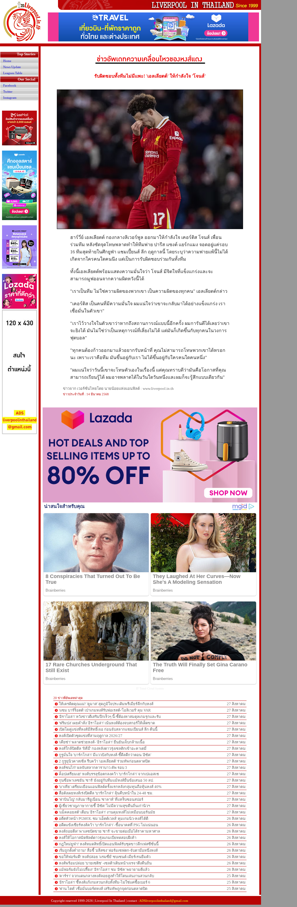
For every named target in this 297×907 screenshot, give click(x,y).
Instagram (10, 97)
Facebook (9, 85)
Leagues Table (12, 73)
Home (7, 61)
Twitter (7, 91)
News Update (12, 67)
